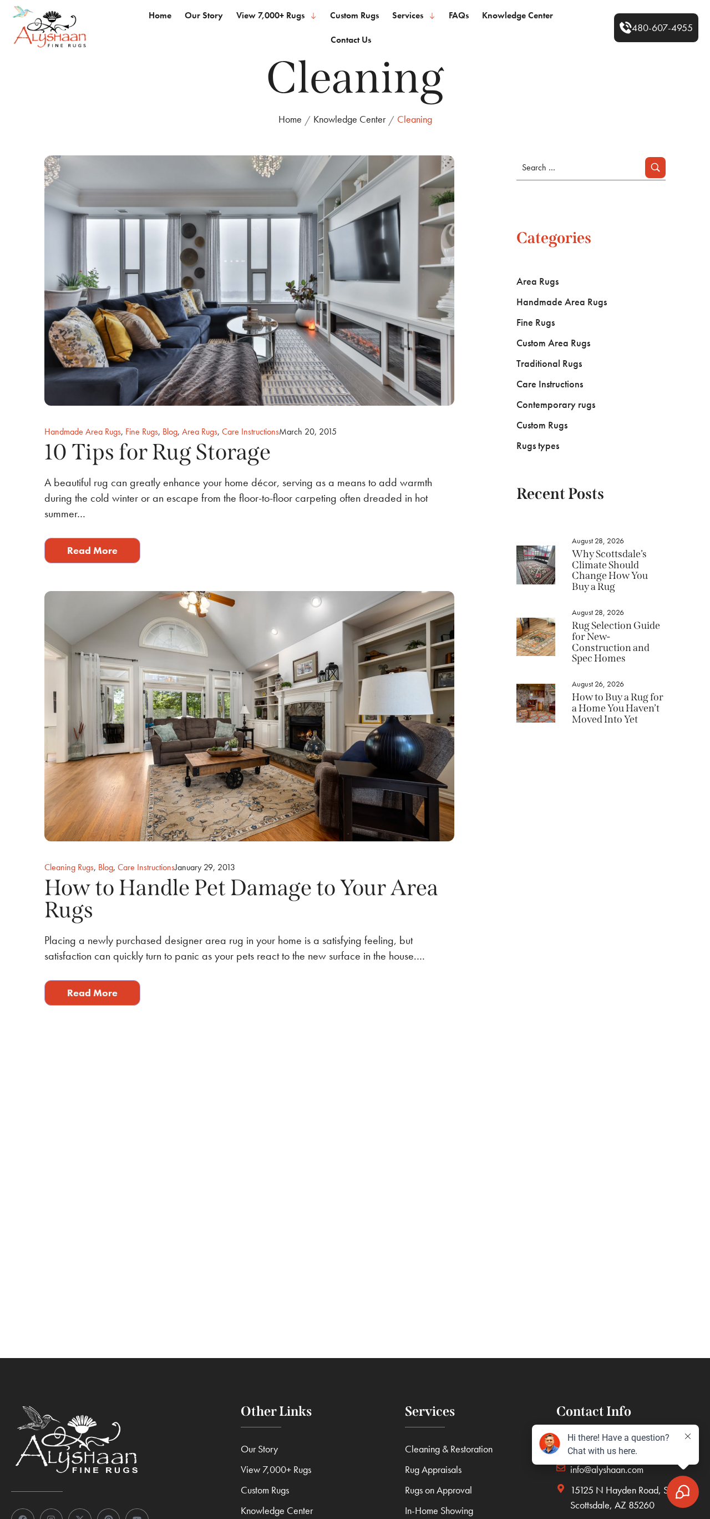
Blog (170, 431)
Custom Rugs (541, 424)
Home (290, 119)
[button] (656, 28)
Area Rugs (199, 431)
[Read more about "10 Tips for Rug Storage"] (249, 280)
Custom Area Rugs (553, 342)
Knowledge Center (349, 119)
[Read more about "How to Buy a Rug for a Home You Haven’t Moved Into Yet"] (535, 703)
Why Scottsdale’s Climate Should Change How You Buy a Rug (610, 570)
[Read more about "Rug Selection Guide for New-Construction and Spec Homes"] (535, 637)
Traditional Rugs (549, 363)
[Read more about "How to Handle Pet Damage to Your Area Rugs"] (249, 716)
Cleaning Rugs (69, 867)
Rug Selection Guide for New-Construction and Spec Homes (616, 641)
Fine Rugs (141, 431)
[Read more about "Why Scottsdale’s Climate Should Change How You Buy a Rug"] (535, 565)
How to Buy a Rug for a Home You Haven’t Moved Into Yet (617, 708)
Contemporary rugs (555, 404)
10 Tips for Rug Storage (157, 452)
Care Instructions (250, 431)
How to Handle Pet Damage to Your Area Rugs (241, 899)
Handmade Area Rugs (82, 431)
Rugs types (537, 445)
